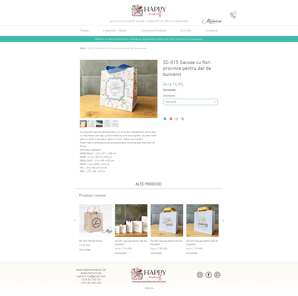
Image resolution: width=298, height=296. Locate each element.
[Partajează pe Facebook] (165, 119)
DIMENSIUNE (169, 96)
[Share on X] (183, 119)
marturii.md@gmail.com (91, 276)
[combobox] (190, 102)
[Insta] (200, 275)
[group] (149, 231)
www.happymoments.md (91, 270)
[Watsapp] (217, 275)
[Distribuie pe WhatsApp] (177, 119)
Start (82, 48)
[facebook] (209, 275)
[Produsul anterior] (75, 220)
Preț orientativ (169, 90)
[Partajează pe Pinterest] (171, 119)
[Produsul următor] (223, 220)
